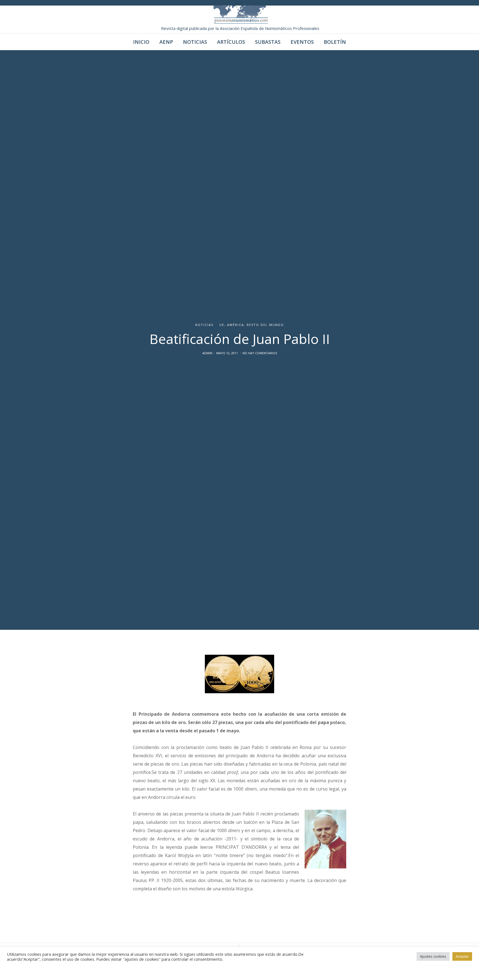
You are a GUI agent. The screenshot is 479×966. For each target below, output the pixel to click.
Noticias (204, 325)
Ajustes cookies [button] (433, 956)
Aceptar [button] (462, 956)
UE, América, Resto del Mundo (251, 325)
